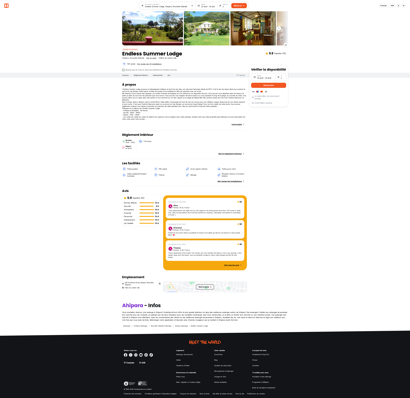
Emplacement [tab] (158, 75)
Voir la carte (151, 58)
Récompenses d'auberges (224, 371)
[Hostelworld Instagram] (136, 355)
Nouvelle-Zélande (137, 58)
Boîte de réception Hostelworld (263, 388)
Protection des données (132, 394)
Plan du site (240, 394)
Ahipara (125, 58)
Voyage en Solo (220, 377)
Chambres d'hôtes (183, 365)
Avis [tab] (169, 75)
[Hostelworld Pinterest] (146, 355)
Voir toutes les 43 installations (149, 64)
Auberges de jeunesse (184, 354)
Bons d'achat (204, 394)
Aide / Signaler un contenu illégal (188, 382)
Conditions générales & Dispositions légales (160, 394)
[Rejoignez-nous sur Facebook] (125, 355)
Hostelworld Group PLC (260, 354)
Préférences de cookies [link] (256, 394)
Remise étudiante (220, 382)
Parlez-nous (180, 377)
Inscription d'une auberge (261, 377)
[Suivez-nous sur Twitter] (130, 355)
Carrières (255, 365)
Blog (215, 360)
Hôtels (178, 360)
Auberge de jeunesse (130, 49)
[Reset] (192, 5)
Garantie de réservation (222, 365)
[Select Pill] (398, 6)
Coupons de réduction (188, 394)
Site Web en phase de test (222, 394)
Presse (254, 360)
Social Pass (218, 354)
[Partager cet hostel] (286, 45)
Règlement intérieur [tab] (141, 75)
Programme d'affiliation (260, 382)
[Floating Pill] (279, 28)
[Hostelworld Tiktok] (151, 355)
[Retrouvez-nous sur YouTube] (141, 355)
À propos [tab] (125, 75)
